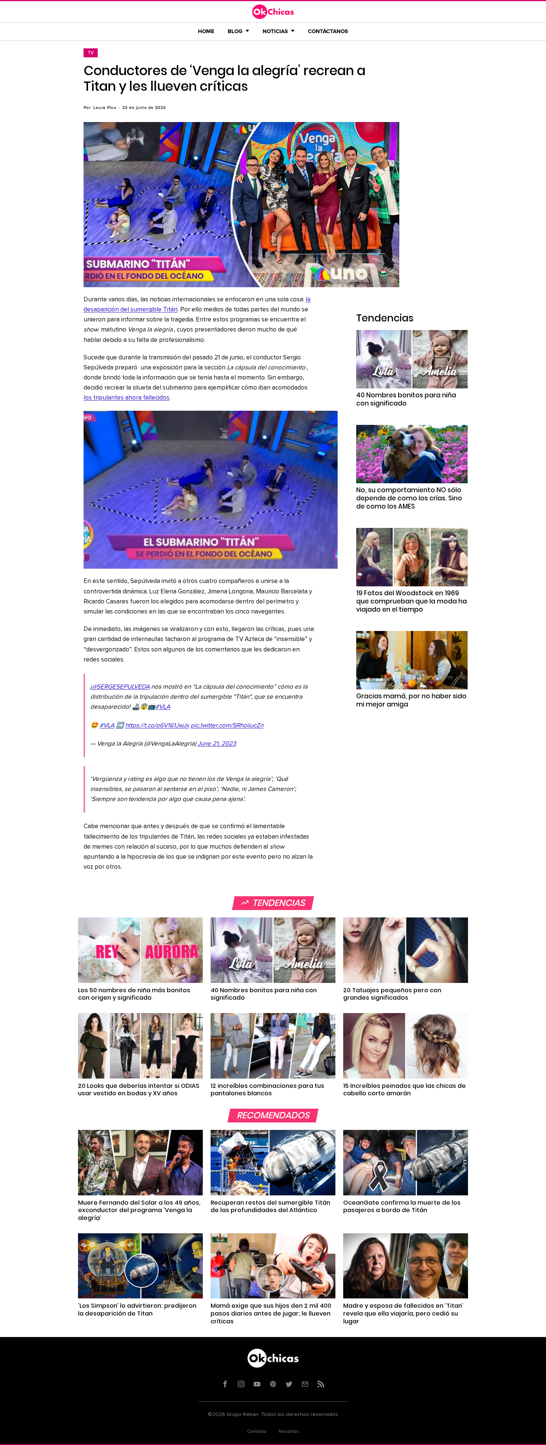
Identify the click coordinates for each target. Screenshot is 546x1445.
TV (91, 52)
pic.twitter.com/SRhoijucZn (227, 725)
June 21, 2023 (217, 744)
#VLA (162, 707)
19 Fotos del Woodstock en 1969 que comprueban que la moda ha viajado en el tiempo (411, 601)
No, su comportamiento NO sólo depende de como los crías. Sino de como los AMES (409, 498)
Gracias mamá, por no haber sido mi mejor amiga (411, 700)
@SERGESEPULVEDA (121, 687)
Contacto (256, 1431)
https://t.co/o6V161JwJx (157, 725)
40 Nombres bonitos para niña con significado (406, 399)
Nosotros (289, 1431)
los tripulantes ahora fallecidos (126, 398)
